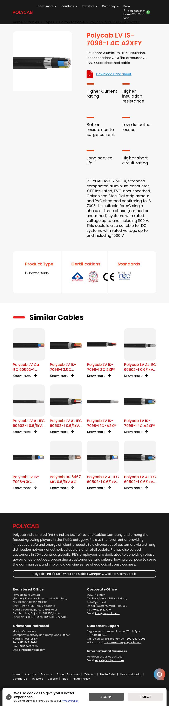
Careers (53, 678)
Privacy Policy (81, 678)
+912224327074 (102, 609)
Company (108, 6)
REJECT (145, 697)
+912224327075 (28, 646)
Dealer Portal (108, 674)
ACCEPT (106, 697)
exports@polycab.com (109, 660)
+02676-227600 (36, 617)
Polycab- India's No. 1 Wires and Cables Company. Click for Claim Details (84, 574)
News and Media (130, 674)
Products (46, 674)
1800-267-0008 (136, 638)
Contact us (20, 678)
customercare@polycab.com (122, 642)
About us (30, 674)
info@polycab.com (107, 613)
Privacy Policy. (70, 700)
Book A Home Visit (127, 12)
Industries (67, 6)
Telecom (89, 674)
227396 (51, 617)
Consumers (45, 6)
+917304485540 (97, 635)
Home (16, 674)
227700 (62, 617)
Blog (65, 678)
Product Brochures (68, 674)
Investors (88, 6)
